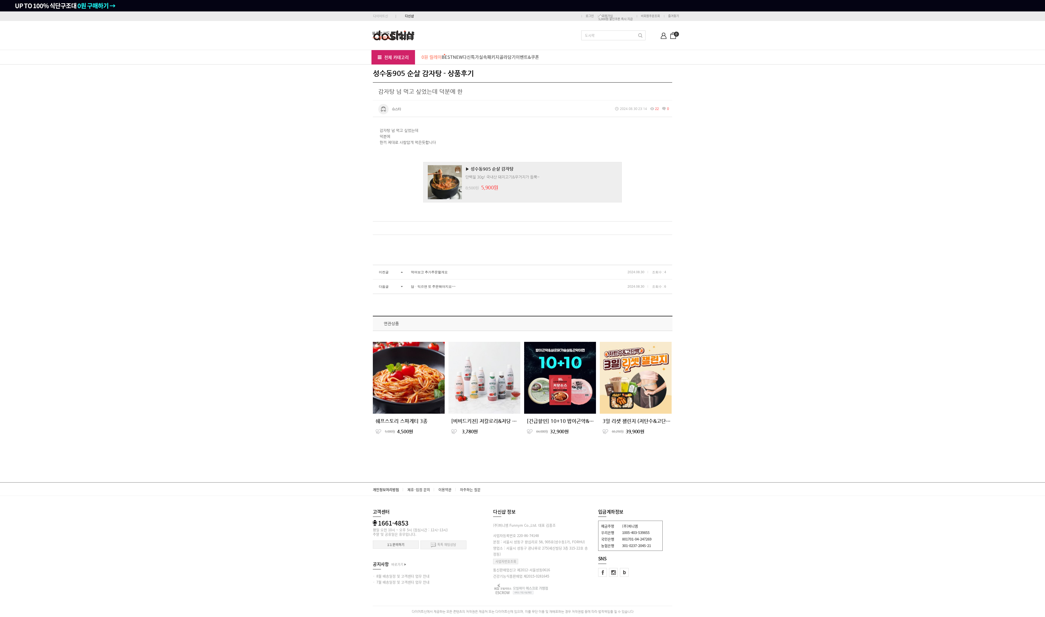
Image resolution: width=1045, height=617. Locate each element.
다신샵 (409, 16)
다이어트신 (380, 16)
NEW (458, 57)
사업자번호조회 (505, 561)
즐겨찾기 (673, 15)
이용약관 (444, 489)
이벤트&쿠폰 (527, 57)
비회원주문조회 (650, 15)
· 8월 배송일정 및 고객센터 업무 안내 (401, 576)
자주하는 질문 (470, 489)
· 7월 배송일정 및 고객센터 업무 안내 (401, 582)
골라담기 (507, 57)
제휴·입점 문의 (418, 489)
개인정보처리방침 (386, 489)
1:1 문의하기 (395, 544)
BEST (447, 57)
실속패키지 (489, 57)
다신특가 (471, 57)
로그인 (590, 15)
